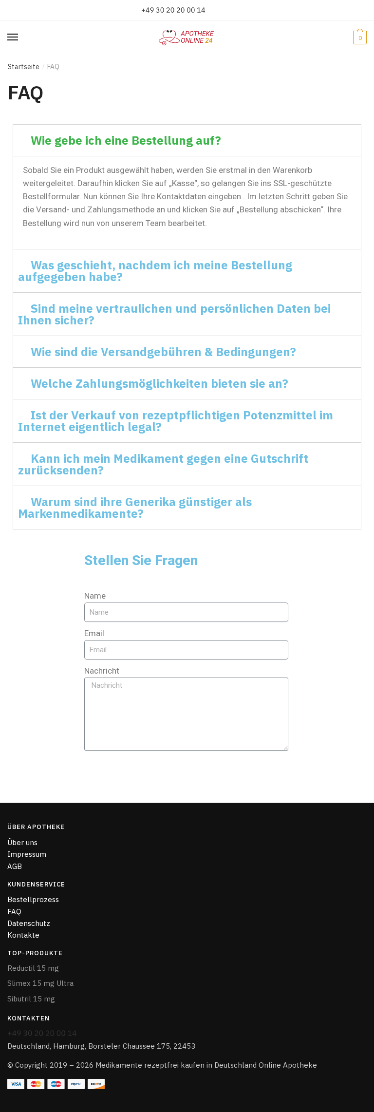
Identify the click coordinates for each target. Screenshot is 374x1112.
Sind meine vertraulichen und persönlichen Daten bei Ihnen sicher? (174, 314)
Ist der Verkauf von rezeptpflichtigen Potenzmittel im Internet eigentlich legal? (175, 420)
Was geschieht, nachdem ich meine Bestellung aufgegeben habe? (155, 270)
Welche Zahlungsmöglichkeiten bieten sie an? (159, 383)
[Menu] (22, 37)
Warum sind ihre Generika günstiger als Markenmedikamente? (135, 507)
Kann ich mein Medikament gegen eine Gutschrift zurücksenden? (163, 464)
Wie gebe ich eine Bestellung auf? (126, 140)
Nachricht (101, 671)
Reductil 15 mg (33, 968)
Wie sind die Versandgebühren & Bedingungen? (163, 351)
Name (95, 596)
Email (94, 633)
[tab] (187, 140)
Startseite (23, 66)
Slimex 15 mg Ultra (40, 983)
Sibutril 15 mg (31, 998)
